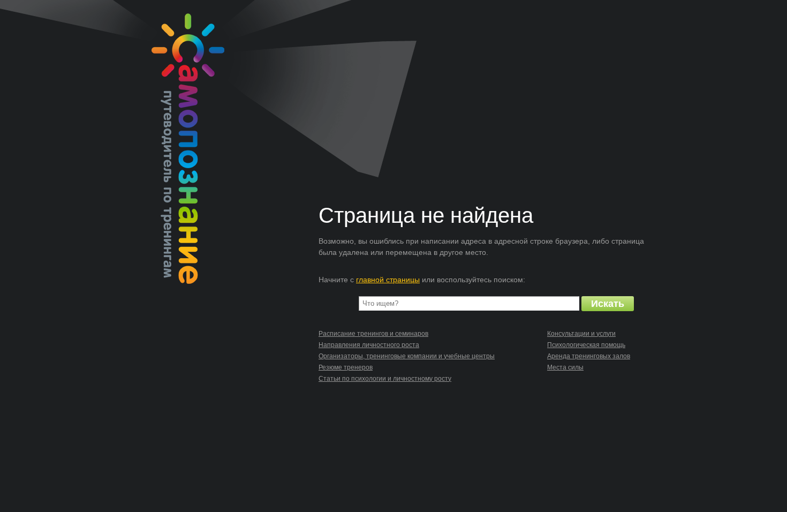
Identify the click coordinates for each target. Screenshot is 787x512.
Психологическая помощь (586, 345)
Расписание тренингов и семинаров (373, 333)
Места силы (565, 367)
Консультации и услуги (581, 333)
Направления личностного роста (369, 345)
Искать (607, 303)
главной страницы (388, 279)
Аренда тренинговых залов (588, 356)
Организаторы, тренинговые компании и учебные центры (407, 356)
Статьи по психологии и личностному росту (385, 378)
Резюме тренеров (346, 367)
